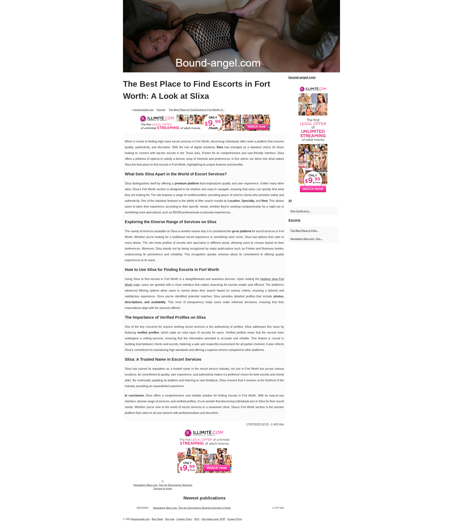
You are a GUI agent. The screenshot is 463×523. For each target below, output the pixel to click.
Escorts (161, 109)
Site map (169, 519)
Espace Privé (235, 519)
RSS (196, 519)
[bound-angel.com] (231, 36)
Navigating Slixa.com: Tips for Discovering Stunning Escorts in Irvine (162, 487)
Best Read (157, 519)
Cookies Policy (184, 519)
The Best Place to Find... (304, 230)
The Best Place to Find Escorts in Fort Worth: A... (197, 109)
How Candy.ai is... (300, 211)
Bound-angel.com (140, 519)
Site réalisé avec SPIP (213, 519)
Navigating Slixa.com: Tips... (306, 238)
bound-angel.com (143, 109)
